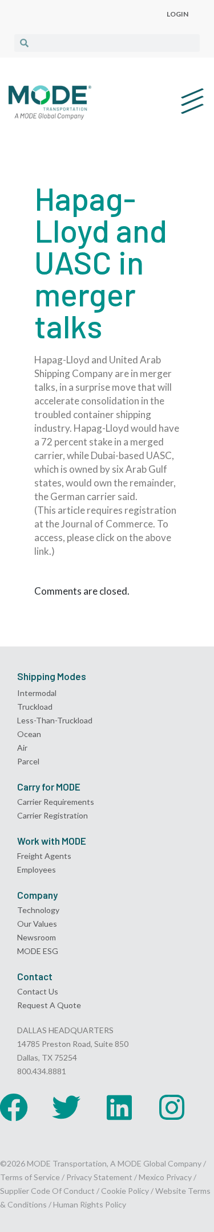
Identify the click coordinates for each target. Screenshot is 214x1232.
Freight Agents (44, 856)
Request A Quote (49, 1005)
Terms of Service (30, 1177)
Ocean (29, 734)
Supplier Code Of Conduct (47, 1191)
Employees (36, 869)
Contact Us (37, 991)
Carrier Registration (52, 815)
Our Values (37, 923)
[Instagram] (172, 1107)
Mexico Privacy (165, 1177)
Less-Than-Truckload (54, 720)
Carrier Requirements (55, 802)
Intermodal (36, 693)
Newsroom (36, 937)
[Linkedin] (119, 1107)
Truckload (35, 706)
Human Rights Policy (89, 1204)
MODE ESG (37, 951)
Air (22, 747)
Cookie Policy (125, 1191)
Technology (38, 910)
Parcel (28, 761)
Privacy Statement (100, 1177)
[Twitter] (66, 1107)
